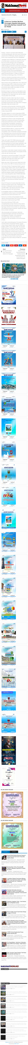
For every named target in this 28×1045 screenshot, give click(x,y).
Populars (6, 851)
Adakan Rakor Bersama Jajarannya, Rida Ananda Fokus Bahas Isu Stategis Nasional (16, 1018)
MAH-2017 (16, 1043)
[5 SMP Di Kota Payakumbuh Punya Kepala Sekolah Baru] (4, 934)
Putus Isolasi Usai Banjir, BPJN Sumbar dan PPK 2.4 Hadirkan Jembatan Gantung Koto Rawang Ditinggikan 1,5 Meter (16, 993)
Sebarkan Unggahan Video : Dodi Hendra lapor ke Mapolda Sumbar (16, 902)
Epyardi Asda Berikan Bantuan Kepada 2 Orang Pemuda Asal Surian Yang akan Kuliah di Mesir (16, 857)
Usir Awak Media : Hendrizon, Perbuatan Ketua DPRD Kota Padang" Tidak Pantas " (16, 943)
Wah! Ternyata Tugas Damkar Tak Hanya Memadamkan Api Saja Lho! (16, 953)
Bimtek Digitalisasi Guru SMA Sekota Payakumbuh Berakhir (15, 1036)
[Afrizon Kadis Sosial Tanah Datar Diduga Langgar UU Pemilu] (4, 913)
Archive (14, 851)
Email (14, 31)
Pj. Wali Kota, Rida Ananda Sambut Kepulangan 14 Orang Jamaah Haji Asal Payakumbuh (16, 1031)
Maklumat (7, 1042)
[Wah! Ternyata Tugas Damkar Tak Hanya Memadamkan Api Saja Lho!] (4, 954)
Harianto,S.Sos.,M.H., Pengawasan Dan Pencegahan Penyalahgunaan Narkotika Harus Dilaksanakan (16, 999)
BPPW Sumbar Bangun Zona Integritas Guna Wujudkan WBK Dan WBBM (16, 986)
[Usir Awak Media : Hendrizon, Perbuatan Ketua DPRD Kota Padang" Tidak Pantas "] (4, 944)
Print (9, 31)
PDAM (6, 242)
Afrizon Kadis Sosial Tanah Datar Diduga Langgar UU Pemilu (16, 912)
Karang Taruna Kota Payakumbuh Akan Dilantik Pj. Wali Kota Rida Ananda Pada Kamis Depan (16, 1024)
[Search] (26, 11)
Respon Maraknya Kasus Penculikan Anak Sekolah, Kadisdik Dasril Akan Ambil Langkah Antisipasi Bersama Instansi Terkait (16, 922)
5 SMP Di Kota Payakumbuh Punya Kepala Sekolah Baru (15, 932)
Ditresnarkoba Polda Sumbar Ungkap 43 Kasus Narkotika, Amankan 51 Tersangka (16, 1005)
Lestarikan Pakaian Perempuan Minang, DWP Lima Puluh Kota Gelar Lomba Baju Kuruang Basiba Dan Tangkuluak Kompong (16, 880)
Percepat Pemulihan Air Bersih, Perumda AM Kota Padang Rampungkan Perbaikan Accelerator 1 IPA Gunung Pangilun (13, 276)
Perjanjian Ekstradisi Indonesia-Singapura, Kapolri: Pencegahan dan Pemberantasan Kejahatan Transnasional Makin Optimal (16, 892)
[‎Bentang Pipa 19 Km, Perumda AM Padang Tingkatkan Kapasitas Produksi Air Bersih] (4, 869)
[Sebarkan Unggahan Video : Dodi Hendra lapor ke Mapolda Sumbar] (4, 903)
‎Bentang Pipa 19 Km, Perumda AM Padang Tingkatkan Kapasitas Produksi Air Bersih (16, 868)
